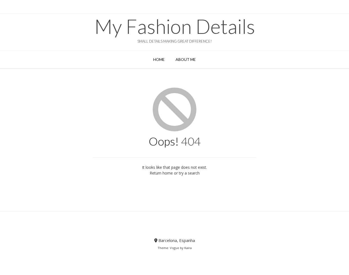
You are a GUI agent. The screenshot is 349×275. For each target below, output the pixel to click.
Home (159, 59)
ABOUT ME (186, 59)
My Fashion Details (174, 26)
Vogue (174, 248)
